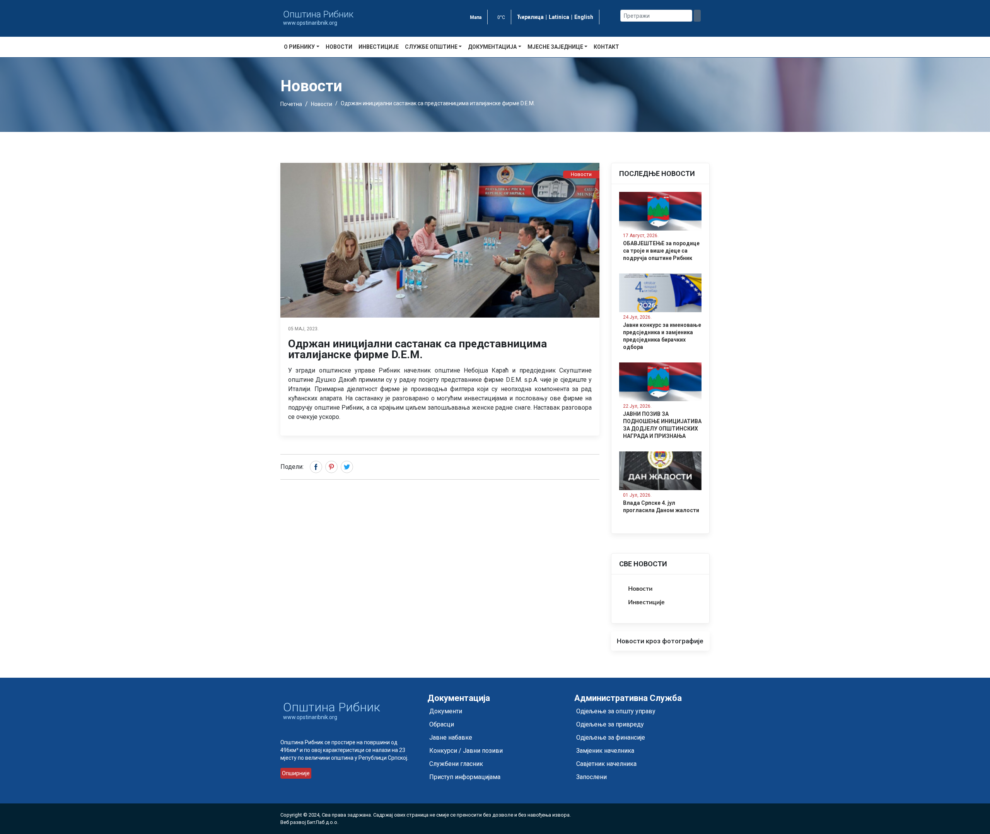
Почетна (291, 104)
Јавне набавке (450, 737)
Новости (339, 47)
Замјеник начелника (605, 750)
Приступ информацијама (464, 777)
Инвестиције (378, 47)
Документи (445, 711)
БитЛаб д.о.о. (322, 822)
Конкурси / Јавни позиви (466, 750)
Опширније (296, 773)
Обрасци (441, 724)
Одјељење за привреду (610, 724)
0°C (501, 17)
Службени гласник (456, 763)
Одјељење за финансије (610, 737)
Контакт (606, 47)
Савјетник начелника (606, 763)
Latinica (559, 17)
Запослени (591, 777)
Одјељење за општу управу (615, 711)
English (583, 17)
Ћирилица (530, 17)
